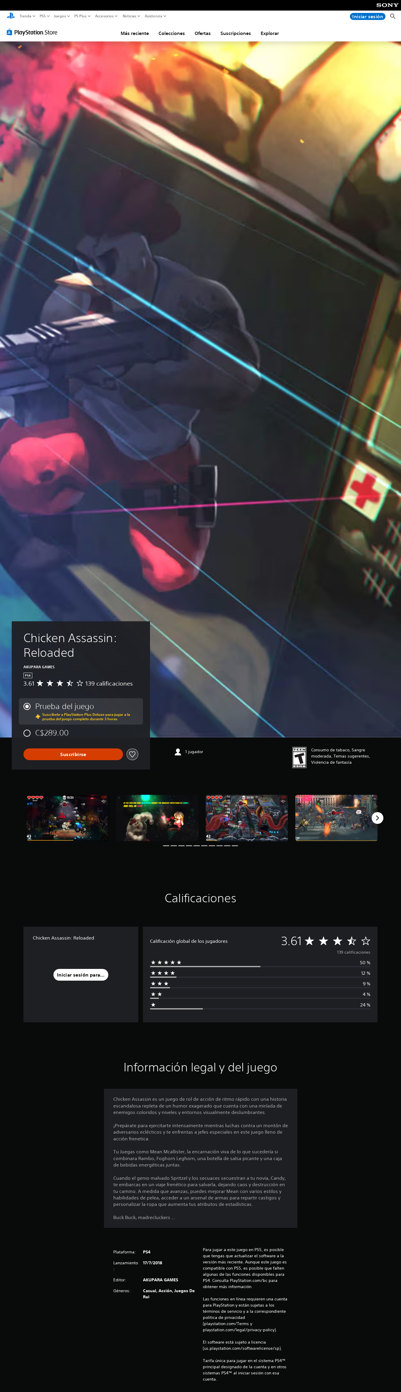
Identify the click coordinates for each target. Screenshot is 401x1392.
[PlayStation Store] (34, 32)
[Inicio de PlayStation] (11, 16)
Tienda (25, 16)
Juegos (60, 16)
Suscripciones (235, 33)
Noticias (129, 16)
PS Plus (80, 16)
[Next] (377, 818)
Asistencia (153, 16)
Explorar (270, 33)
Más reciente (135, 33)
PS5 (43, 16)
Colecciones (172, 33)
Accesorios (104, 16)
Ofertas (203, 33)
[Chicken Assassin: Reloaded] (67, 818)
